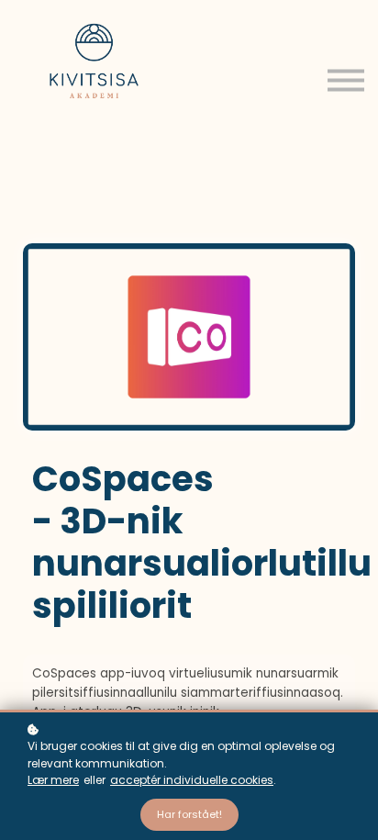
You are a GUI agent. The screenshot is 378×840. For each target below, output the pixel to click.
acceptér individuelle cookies (191, 780)
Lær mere (53, 780)
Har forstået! (189, 814)
